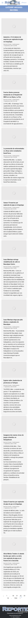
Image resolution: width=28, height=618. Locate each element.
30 (13, 596)
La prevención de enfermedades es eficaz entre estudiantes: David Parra (14, 151)
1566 (15, 598)
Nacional (5, 44)
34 (8, 598)
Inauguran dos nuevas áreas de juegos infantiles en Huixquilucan (14, 437)
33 (24, 596)
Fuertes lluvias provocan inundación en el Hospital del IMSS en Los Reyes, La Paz (13, 94)
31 (17, 596)
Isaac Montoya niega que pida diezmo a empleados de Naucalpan (13, 322)
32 (20, 596)
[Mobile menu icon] (2, 3)
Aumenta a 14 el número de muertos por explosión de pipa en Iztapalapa (13, 39)
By (16, 44)
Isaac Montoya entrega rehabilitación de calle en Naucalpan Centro (12, 262)
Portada (9, 44)
